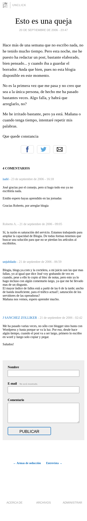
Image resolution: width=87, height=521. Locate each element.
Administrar (72, 502)
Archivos (43, 502)
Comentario (16, 400)
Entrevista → (54, 463)
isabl (6, 179)
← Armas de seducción (27, 463)
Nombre (13, 367)
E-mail (23, 383)
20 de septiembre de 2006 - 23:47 (43, 30)
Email (59, 149)
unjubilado (10, 261)
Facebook (27, 149)
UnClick (19, 5)
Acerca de (14, 502)
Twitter (43, 149)
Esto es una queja (43, 21)
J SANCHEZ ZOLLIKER (20, 317)
